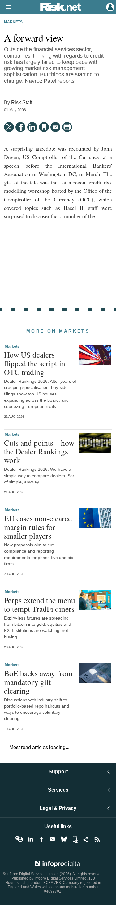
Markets (13, 22)
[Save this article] (44, 127)
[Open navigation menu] (6, 7)
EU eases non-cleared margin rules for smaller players (38, 527)
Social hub (86, 839)
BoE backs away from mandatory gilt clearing (38, 682)
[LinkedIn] (32, 127)
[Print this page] (67, 127)
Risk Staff (21, 102)
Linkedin (30, 839)
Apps (75, 839)
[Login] (109, 6)
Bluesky (63, 839)
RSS (97, 839)
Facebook (41, 839)
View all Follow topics (19, 839)
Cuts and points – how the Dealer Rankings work (39, 451)
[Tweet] (9, 127)
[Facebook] (20, 127)
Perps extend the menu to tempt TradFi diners (39, 604)
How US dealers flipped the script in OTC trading (34, 363)
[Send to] (55, 127)
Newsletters (52, 839)
